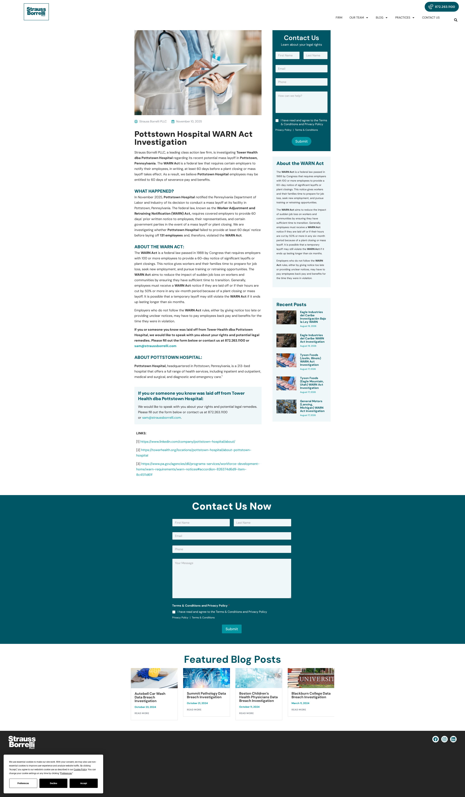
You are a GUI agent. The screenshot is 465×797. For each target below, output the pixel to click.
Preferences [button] (66, 773)
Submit (301, 141)
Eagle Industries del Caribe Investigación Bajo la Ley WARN (313, 317)
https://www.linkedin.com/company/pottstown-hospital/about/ (187, 441)
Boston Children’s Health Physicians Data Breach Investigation (206, 697)
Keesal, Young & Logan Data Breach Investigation (310, 697)
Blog (379, 17)
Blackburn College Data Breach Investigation (258, 695)
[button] (456, 20)
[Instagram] (444, 739)
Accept (83, 783)
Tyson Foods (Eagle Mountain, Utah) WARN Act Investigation (312, 383)
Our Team (356, 17)
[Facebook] (435, 739)
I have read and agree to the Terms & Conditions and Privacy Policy (304, 122)
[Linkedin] (453, 739)
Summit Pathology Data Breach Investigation (154, 695)
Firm (339, 17)
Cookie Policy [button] (80, 769)
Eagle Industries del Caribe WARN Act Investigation (312, 338)
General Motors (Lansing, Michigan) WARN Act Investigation (312, 406)
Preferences (23, 783)
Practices (402, 17)
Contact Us (431, 17)
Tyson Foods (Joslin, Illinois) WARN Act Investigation (310, 359)
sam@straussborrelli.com (155, 346)
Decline (53, 783)
